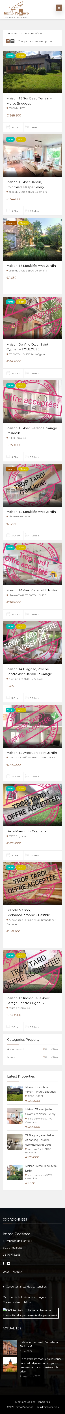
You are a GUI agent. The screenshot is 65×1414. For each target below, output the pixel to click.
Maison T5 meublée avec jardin (31, 265)
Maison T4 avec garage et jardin (31, 590)
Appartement (15, 1049)
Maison (21, 55)
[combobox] (13, 33)
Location (11, 223)
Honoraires (43, 1401)
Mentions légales (25, 1401)
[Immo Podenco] (16, 9)
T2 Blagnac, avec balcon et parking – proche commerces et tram (40, 1140)
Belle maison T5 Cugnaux (26, 831)
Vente (10, 55)
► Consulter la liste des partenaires (25, 1286)
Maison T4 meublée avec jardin (31, 512)
